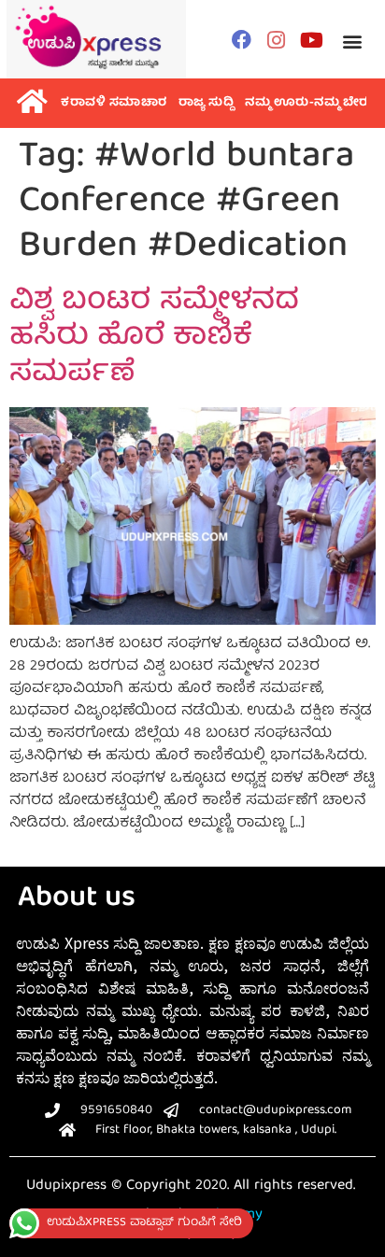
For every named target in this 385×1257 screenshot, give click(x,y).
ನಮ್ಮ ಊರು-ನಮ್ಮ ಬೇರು (309, 103)
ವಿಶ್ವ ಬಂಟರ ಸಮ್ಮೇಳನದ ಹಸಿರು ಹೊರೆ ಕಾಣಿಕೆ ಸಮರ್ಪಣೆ (154, 338)
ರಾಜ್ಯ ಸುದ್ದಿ (206, 103)
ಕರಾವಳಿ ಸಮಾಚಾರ (114, 103)
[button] (351, 41)
